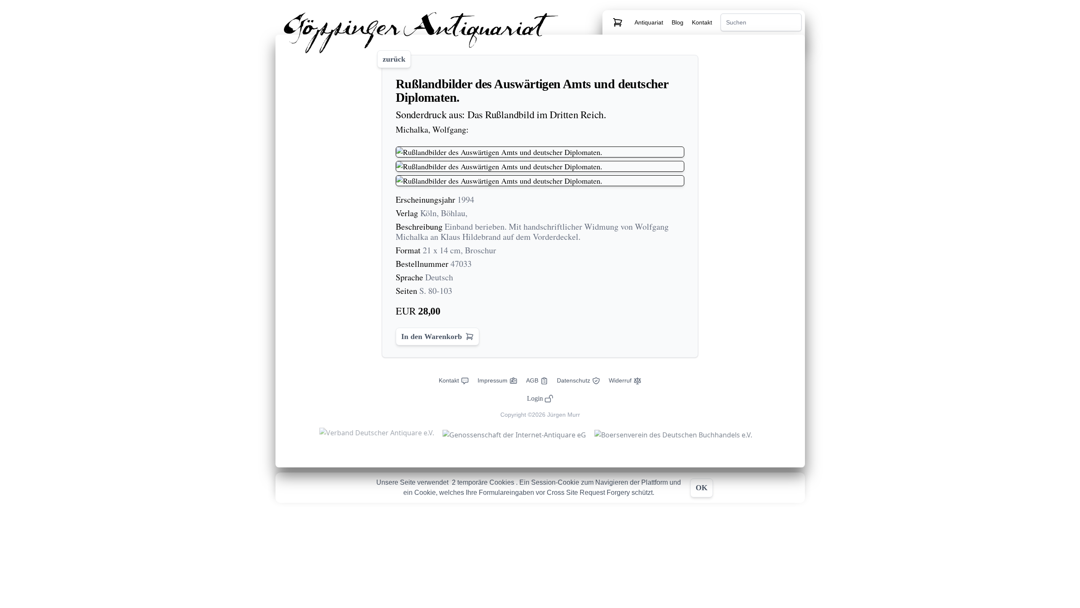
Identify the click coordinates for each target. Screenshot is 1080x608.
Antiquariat (649, 22)
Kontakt (702, 22)
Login (535, 398)
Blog (678, 22)
